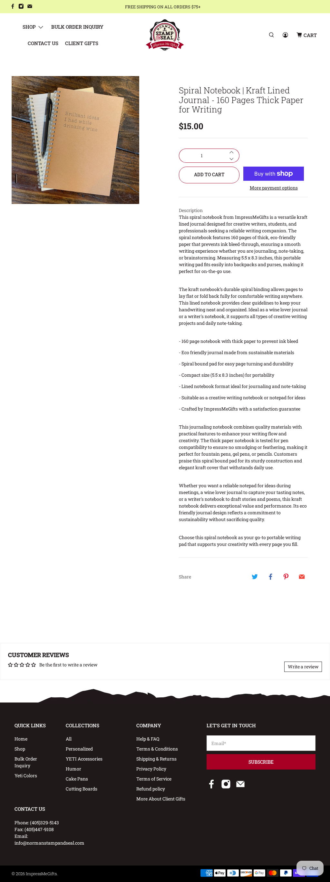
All (69, 739)
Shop (29, 27)
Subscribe (261, 762)
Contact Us (43, 43)
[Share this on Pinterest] (286, 576)
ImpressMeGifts (41, 874)
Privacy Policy (151, 769)
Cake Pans (77, 779)
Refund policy (150, 789)
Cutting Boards (81, 789)
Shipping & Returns (156, 759)
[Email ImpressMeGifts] (29, 7)
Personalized (79, 749)
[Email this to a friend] (302, 576)
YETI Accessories (84, 759)
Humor (73, 769)
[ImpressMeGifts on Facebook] (12, 7)
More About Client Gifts (160, 799)
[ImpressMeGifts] (165, 35)
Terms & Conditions (157, 749)
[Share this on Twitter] (255, 576)
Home (21, 739)
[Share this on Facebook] (270, 576)
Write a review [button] (303, 667)
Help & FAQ (147, 739)
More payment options (274, 188)
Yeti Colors (26, 775)
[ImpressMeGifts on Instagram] (21, 7)
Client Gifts (81, 43)
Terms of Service (153, 779)
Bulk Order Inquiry (77, 27)
